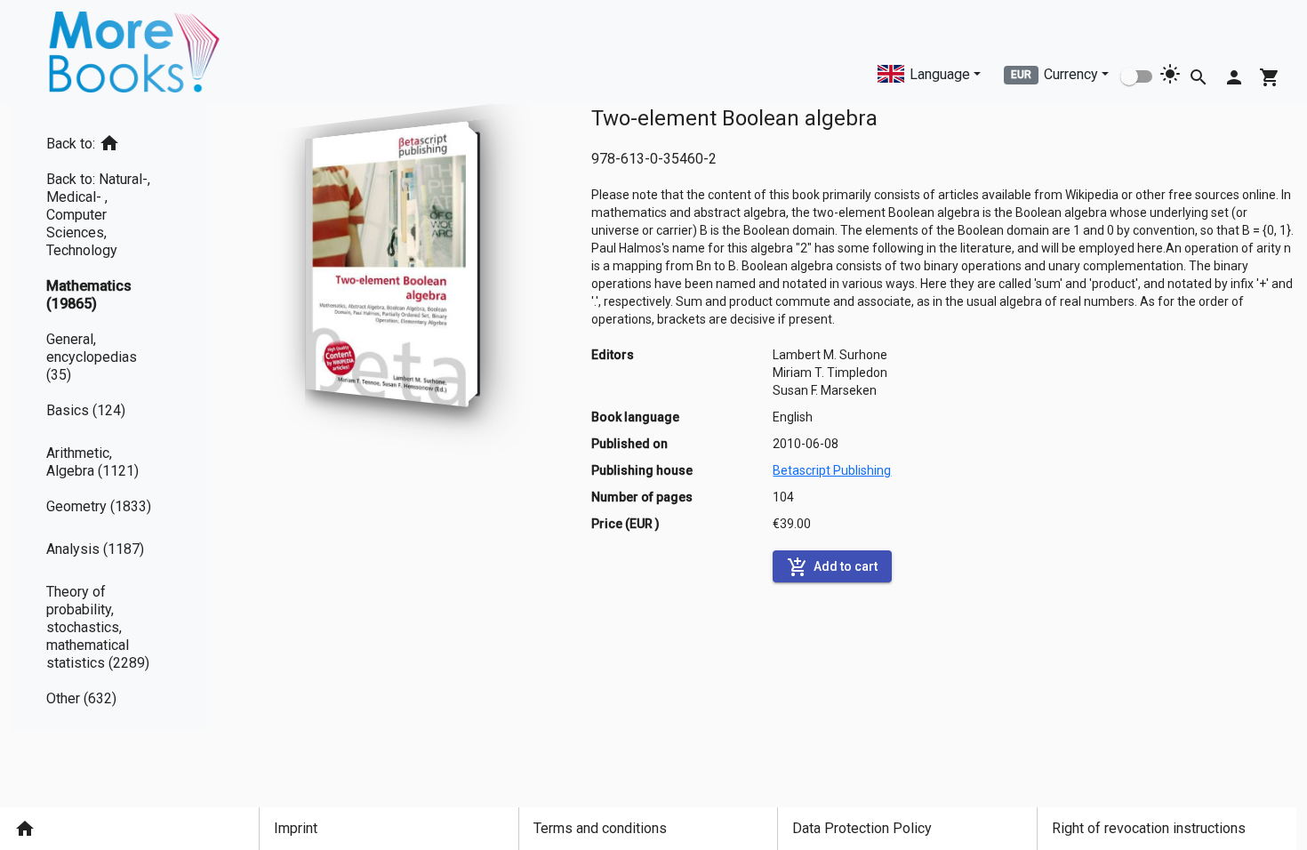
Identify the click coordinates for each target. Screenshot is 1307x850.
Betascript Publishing (832, 470)
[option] (109, 140)
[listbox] (109, 417)
